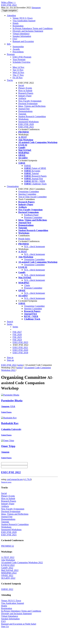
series (20, 365)
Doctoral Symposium (28, 103)
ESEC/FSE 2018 (20, 352)
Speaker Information (22, 36)
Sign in (10, 357)
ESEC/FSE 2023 (20, 342)
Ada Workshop (8, 560)
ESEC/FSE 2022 (9, 365)
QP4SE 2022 (7, 575)
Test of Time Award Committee (32, 196)
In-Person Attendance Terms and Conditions (33, 28)
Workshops (23, 119)
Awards (16, 49)
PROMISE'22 (7, 546)
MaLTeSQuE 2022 (9, 570)
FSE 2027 (17, 332)
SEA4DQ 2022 (8, 578)
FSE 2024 (17, 339)
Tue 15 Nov (18, 70)
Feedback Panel (31, 215)
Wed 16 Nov (18, 72)
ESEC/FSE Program (22, 57)
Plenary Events (25, 88)
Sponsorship (18, 46)
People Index (24, 238)
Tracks (10, 80)
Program (11, 54)
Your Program (19, 59)
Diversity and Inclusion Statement (28, 31)
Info (9, 44)
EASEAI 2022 (8, 565)
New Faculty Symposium (29, 101)
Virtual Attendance (21, 33)
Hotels (15, 23)
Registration (18, 26)
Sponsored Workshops (28, 121)
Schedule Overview (22, 62)
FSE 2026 (17, 334)
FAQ (15, 39)
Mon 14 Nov (18, 67)
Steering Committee (27, 194)
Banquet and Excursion (23, 41)
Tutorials (22, 114)
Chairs (27, 285)
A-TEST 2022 (7, 557)
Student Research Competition (32, 116)
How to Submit (25, 90)
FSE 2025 (17, 337)
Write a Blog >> (8, 2)
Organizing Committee (28, 191)
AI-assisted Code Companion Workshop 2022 (22, 562)
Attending (11, 15)
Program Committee (33, 217)
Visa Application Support (24, 20)
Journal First (24, 108)
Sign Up (5, 626)
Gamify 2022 (7, 567)
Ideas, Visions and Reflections (32, 106)
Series (15, 327)
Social (21, 85)
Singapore (36, 7)
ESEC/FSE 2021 (26, 127)
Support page (6, 482)
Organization (13, 186)
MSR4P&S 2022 (9, 573)
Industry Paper (25, 96)
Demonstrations (25, 111)
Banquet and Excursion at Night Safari (18, 624)
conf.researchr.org (15, 479)
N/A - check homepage (34, 246)
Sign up (10, 360)
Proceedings (18, 51)
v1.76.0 (27, 479)
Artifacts (22, 98)
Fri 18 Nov (18, 77)
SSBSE (27, 165)
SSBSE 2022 (7, 589)
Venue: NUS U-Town (23, 18)
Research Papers (25, 93)
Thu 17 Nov (18, 75)
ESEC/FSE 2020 (26, 124)
